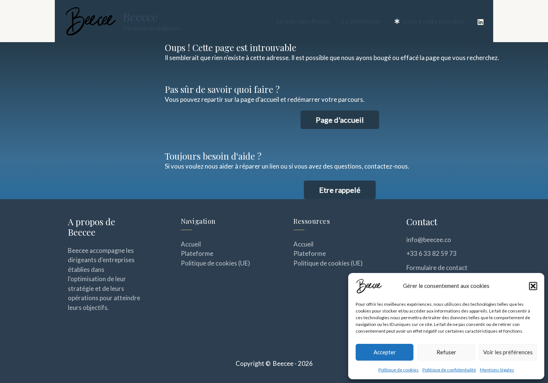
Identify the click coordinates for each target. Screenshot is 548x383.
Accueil (191, 244)
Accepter (385, 352)
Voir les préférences (508, 352)
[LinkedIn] (480, 22)
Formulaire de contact (436, 267)
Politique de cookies (398, 370)
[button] (533, 286)
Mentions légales (497, 370)
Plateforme (197, 253)
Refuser (446, 352)
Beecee (140, 16)
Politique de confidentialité (449, 370)
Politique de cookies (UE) (215, 263)
